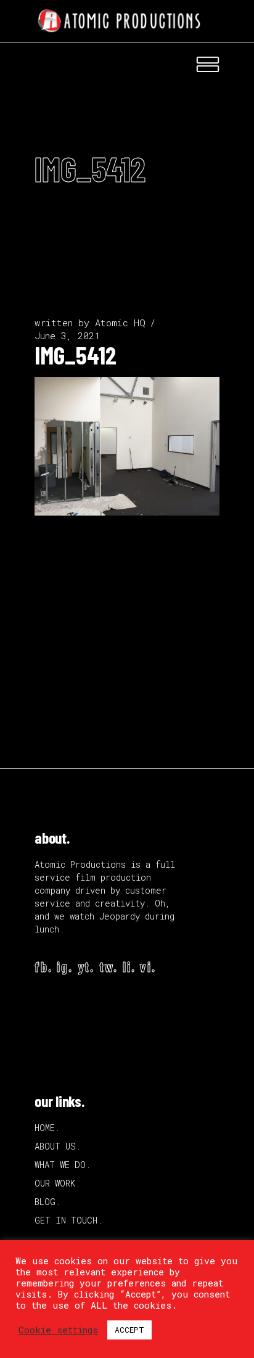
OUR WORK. (57, 1183)
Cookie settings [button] (58, 1330)
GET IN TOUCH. (68, 1220)
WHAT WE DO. (63, 1165)
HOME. (47, 1128)
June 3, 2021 (67, 335)
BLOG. (47, 1202)
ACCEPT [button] (129, 1329)
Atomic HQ (120, 322)
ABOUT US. (58, 1146)
